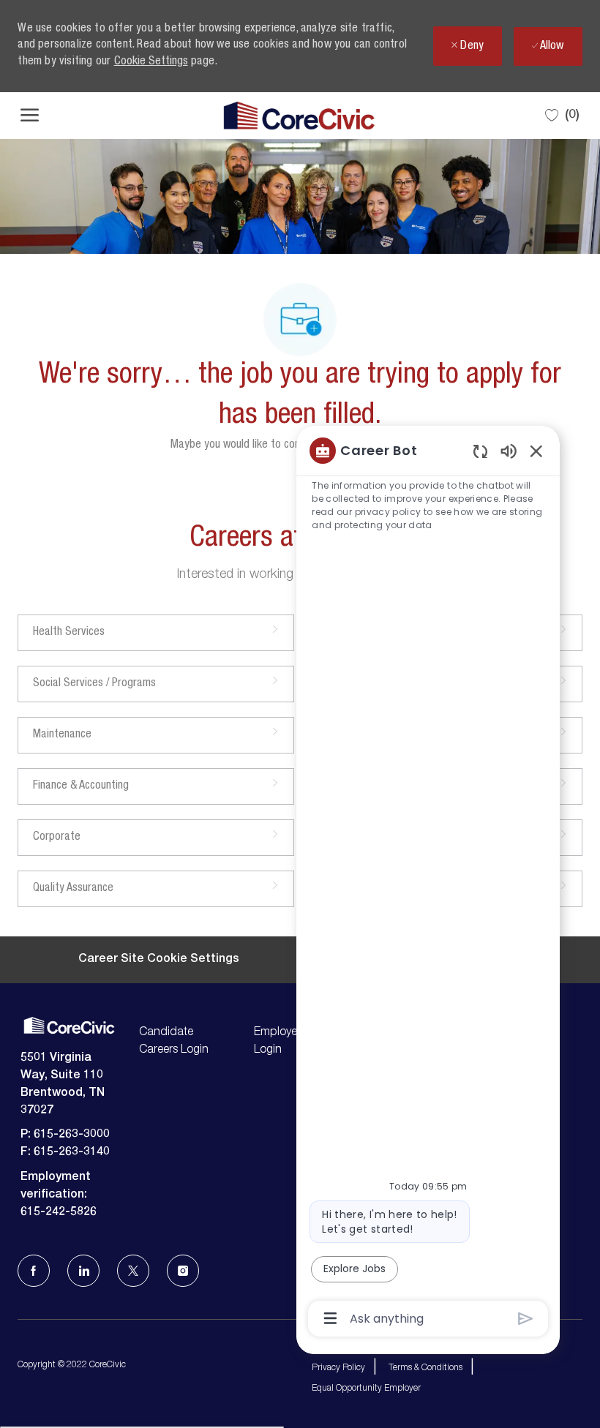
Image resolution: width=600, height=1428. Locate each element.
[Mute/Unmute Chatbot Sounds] (509, 450)
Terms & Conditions (425, 1368)
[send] (526, 1318)
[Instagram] (183, 1271)
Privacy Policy (338, 1368)
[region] (428, 883)
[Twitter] (133, 1271)
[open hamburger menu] (29, 116)
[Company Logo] (298, 115)
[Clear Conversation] (480, 451)
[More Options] (330, 1318)
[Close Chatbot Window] (536, 450)
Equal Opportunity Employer (366, 1388)
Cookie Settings (151, 62)
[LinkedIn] (83, 1271)
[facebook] (34, 1271)
